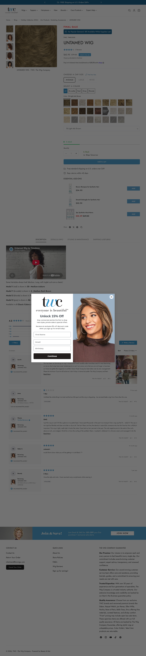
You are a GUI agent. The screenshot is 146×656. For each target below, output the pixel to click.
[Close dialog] (111, 297)
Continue (52, 356)
